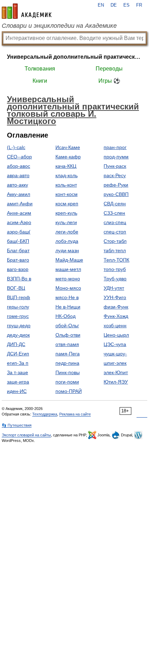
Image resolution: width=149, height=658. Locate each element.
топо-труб (115, 269)
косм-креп (66, 203)
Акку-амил (18, 194)
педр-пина (67, 363)
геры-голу (18, 307)
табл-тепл (115, 250)
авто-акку (17, 185)
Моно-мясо (68, 288)
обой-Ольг (67, 325)
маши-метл (68, 269)
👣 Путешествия (17, 425)
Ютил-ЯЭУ (116, 382)
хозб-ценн (115, 325)
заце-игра (18, 382)
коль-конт (66, 185)
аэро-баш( (18, 232)
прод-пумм (116, 156)
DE (114, 5)
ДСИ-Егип (18, 353)
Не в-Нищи (67, 307)
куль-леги (66, 222)
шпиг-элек (115, 363)
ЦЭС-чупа (115, 344)
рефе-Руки (116, 185)
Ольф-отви (67, 335)
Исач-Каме (67, 147)
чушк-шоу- (115, 353)
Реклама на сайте (75, 414)
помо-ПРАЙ (68, 391)
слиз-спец (115, 222)
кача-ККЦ (65, 166)
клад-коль (66, 175)
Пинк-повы (67, 372)
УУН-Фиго (115, 297)
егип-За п (17, 363)
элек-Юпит (116, 372)
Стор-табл (115, 241)
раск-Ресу (115, 175)
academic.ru (27, 11)
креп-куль (66, 213)
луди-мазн (67, 250)
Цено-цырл (116, 335)
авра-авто (18, 175)
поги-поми (67, 382)
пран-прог (115, 147)
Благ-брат (18, 250)
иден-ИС (17, 391)
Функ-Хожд (116, 316)
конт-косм (66, 194)
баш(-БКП (18, 241)
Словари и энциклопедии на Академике (59, 25)
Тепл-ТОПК (116, 260)
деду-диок (18, 335)
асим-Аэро (19, 222)
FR (139, 5)
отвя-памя (67, 344)
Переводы (109, 69)
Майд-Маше (69, 260)
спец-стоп (115, 232)
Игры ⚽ (109, 81)
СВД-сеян (115, 203)
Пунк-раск (115, 166)
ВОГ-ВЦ (16, 288)
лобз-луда (66, 241)
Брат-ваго (18, 260)
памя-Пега (67, 353)
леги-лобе (66, 232)
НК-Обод (65, 316)
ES (126, 5)
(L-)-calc (16, 147)
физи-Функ (116, 307)
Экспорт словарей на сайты (26, 435)
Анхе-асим (19, 213)
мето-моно (67, 278)
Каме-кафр (68, 156)
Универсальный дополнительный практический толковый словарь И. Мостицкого (74, 57)
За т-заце (17, 372)
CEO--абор (19, 156)
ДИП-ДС (16, 344)
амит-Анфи (20, 203)
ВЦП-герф (18, 297)
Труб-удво (115, 278)
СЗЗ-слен (114, 213)
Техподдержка (44, 414)
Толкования (40, 69)
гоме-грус (18, 316)
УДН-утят (114, 288)
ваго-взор (17, 269)
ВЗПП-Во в (19, 278)
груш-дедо (18, 325)
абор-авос (18, 166)
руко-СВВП (116, 194)
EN (101, 5)
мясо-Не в (67, 297)
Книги (40, 81)
